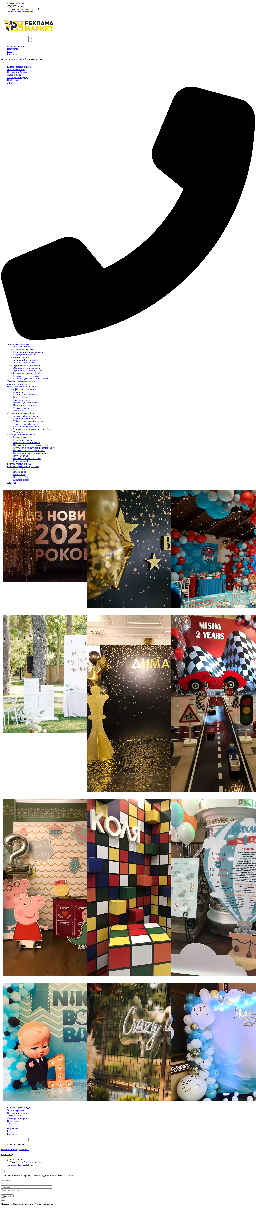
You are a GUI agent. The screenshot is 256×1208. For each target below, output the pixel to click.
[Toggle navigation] (2, 62)
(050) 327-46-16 (15, 1159)
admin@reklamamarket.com (20, 1165)
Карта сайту (7, 1154)
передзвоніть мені (16, 3)
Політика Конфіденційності (15, 1149)
